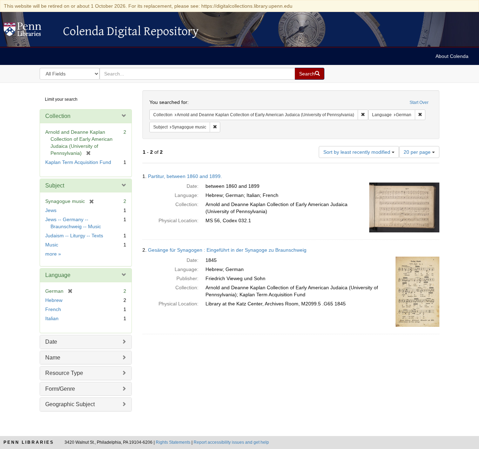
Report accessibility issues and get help (231, 442)
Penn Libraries (29, 442)
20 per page (418, 152)
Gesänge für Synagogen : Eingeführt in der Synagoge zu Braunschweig (227, 250)
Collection (57, 116)
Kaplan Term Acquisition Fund (78, 162)
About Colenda (452, 56)
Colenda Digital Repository (30, 31)
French (53, 309)
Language (57, 275)
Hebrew (53, 300)
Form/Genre (60, 389)
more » (53, 254)
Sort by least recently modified (357, 152)
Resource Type (64, 373)
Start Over (419, 102)
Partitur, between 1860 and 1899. (185, 176)
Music (51, 244)
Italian (52, 318)
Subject (54, 186)
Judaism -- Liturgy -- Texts (74, 235)
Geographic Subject (70, 404)
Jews (50, 210)
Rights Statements (173, 442)
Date (51, 342)
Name (52, 358)
